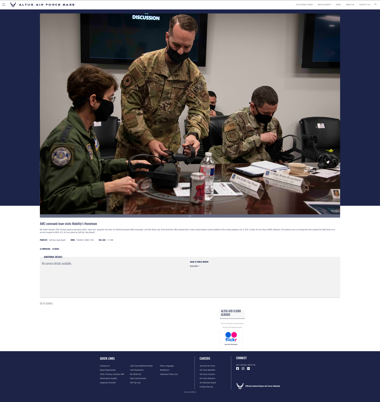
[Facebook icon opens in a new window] (237, 368)
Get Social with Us (245, 365)
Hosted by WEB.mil (190, 392)
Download (46, 249)
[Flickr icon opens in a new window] (248, 368)
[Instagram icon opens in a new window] (243, 368)
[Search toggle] (375, 5)
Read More (194, 266)
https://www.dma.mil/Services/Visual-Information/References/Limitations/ (253, 273)
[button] (3, 4)
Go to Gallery (46, 303)
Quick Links (107, 358)
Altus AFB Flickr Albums (231, 344)
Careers (205, 358)
